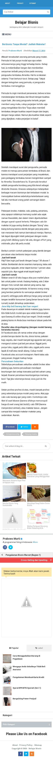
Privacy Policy (25, 745)
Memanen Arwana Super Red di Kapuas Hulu (14, 482)
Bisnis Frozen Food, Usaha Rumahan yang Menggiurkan (38, 475)
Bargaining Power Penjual (24, 699)
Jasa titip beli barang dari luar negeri (19, 306)
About (15, 745)
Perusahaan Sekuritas (12, 361)
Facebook (11, 427)
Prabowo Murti (11, 538)
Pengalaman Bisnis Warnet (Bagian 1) (23, 555)
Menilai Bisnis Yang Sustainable (10, 504)
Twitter (25, 427)
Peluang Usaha (31, 434)
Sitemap (38, 745)
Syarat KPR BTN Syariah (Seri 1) (27, 688)
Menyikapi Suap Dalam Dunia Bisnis (38, 504)
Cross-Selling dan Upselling (34, 560)
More (35, 542)
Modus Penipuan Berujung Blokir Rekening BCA (37, 527)
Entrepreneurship (12, 434)
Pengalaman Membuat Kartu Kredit (28, 677)
